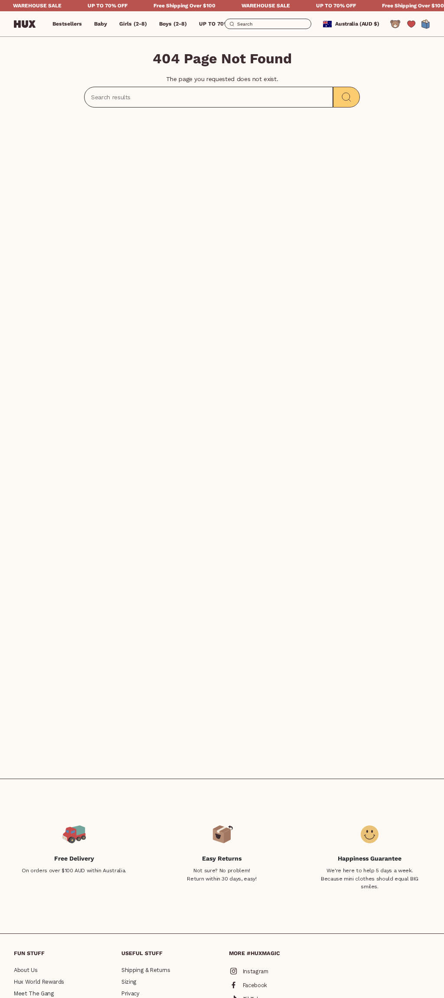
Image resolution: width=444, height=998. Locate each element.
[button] (100, 24)
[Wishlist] (411, 24)
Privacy (130, 993)
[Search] (346, 97)
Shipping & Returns (145, 970)
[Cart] (426, 24)
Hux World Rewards (39, 981)
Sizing (129, 981)
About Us (25, 970)
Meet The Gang (34, 993)
